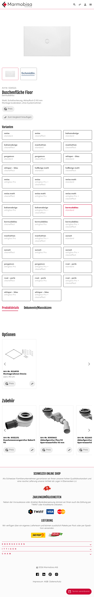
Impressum (38, 582)
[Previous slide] (5, 364)
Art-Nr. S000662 (52, 440)
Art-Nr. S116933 (14, 373)
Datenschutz (55, 582)
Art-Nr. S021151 (19, 440)
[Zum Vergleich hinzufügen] (32, 384)
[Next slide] (89, 364)
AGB (46, 582)
